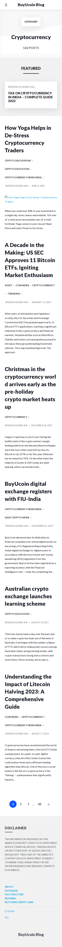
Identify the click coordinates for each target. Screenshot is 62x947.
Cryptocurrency (43, 285)
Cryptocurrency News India (23, 177)
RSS (7, 917)
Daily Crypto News (17, 517)
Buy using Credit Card (19, 902)
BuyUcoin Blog (31, 4)
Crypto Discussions (18, 160)
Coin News (22, 285)
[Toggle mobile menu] (6, 4)
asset (8, 285)
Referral (10, 898)
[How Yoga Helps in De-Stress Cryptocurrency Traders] (31, 199)
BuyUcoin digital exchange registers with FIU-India (28, 491)
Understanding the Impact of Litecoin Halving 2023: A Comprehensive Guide (28, 691)
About (9, 886)
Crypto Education (17, 169)
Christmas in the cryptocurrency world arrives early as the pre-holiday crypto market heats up (30, 388)
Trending (14, 293)
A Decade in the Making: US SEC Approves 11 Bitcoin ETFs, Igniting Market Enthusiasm (30, 260)
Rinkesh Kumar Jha (21, 86)
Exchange (11, 890)
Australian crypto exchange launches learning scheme (28, 596)
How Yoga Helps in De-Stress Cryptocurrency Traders (28, 138)
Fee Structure (14, 894)
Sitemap (10, 911)
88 (39, 804)
